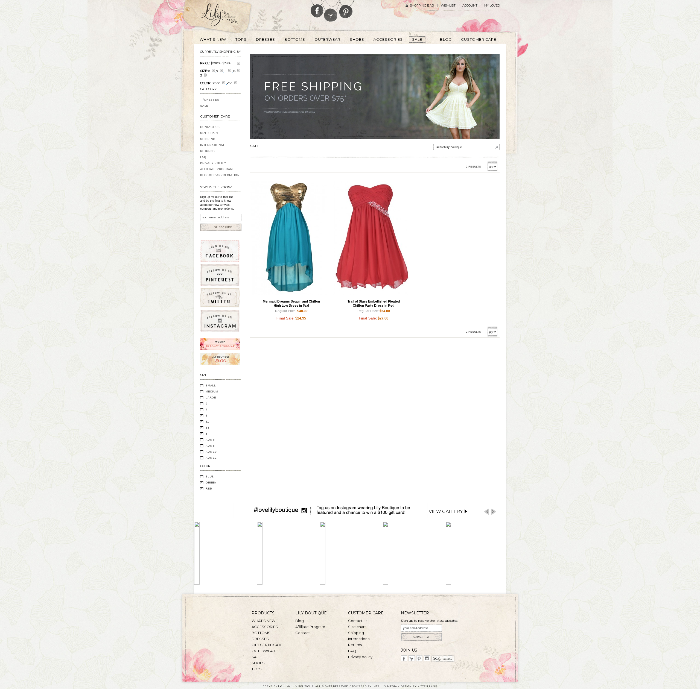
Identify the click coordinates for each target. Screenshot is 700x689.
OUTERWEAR (263, 651)
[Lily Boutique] (225, 16)
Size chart (357, 627)
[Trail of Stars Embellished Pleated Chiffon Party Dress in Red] (370, 238)
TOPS (257, 669)
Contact (302, 633)
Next (493, 512)
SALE (204, 105)
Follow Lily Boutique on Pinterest (346, 9)
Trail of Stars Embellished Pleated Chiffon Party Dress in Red (374, 303)
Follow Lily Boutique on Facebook (317, 8)
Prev (486, 512)
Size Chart (209, 132)
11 (207, 421)
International (212, 144)
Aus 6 (210, 439)
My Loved (492, 5)
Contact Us (210, 126)
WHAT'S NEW (263, 620)
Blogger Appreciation (220, 175)
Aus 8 (210, 445)
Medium (212, 391)
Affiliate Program (216, 169)
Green (211, 482)
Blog (299, 620)
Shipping (207, 138)
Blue (210, 476)
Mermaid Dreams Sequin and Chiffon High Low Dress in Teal (291, 303)
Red (209, 488)
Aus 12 (211, 457)
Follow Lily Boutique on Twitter (331, 11)
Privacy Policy (213, 163)
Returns (207, 151)
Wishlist (448, 5)
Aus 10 (211, 451)
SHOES (258, 663)
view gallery (446, 511)
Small (211, 385)
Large (211, 397)
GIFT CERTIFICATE (267, 645)
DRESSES (211, 99)
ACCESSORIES (265, 627)
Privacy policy (360, 657)
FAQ (203, 157)
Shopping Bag (422, 5)
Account (469, 5)
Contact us (357, 620)
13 (207, 427)
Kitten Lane (427, 686)
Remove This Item (238, 63)
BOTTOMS (261, 633)
